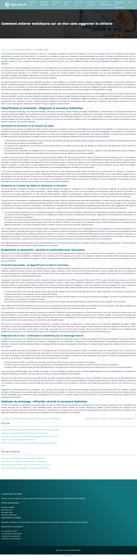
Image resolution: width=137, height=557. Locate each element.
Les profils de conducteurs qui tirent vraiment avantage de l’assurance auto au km (29, 436)
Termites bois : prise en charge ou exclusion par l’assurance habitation (109, 419)
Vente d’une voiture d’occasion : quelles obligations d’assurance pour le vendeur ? (29, 443)
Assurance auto (56, 3)
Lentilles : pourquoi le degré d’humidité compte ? (18, 440)
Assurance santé (67, 3)
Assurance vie (79, 3)
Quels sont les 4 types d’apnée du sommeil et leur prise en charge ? (24, 433)
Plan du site (68, 556)
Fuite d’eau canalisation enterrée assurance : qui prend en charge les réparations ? (31, 419)
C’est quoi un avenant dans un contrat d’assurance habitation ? (23, 458)
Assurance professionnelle (105, 3)
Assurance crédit (32, 3)
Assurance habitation (44, 3)
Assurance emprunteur (91, 3)
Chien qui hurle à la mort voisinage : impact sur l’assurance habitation (25, 468)
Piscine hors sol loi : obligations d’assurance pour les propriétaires (24, 461)
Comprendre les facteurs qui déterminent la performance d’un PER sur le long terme (30, 430)
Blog (130, 2)
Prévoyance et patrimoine (119, 4)
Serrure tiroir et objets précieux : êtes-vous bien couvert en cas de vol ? (26, 465)
